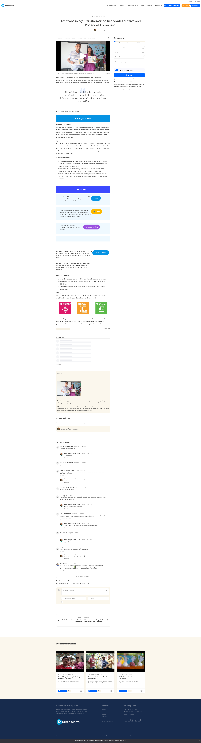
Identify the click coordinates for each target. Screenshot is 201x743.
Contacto (104, 714)
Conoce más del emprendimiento (69, 112)
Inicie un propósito (173, 5)
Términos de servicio (130, 84)
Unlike (62, 450)
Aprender (149, 5)
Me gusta (67, 457)
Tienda (142, 5)
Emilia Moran (63, 532)
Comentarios (91, 38)
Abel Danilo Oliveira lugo (66, 446)
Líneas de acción (131, 5)
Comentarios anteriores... (84, 576)
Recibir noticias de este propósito (124, 81)
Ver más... (58, 364)
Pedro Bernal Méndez (65, 513)
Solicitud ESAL (105, 716)
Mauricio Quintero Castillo (67, 470)
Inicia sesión (195, 5)
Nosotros (157, 5)
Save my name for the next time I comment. (74, 602)
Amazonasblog (65, 428)
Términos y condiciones (108, 719)
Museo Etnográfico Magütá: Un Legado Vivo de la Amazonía (70, 677)
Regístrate (186, 5)
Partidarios (67, 38)
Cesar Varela (63, 563)
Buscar (190, 1)
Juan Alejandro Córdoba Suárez (68, 487)
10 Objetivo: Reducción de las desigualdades (69, 73)
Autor (73, 38)
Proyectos (121, 5)
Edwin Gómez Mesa (65, 548)
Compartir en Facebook (128, 70)
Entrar (130, 75)
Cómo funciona (105, 711)
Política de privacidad (107, 721)
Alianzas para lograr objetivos (63, 328)
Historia (60, 38)
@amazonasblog (92, 227)
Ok (125, 740)
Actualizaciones (82, 38)
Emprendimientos (111, 5)
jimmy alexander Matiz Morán (72, 453)
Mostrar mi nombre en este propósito (125, 79)
